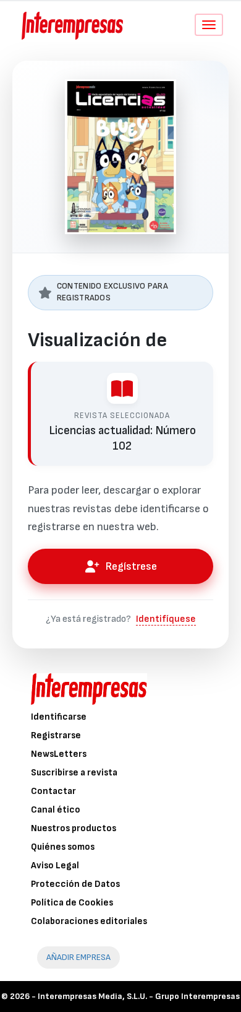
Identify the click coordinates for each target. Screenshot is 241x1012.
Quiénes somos (63, 847)
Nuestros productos (73, 828)
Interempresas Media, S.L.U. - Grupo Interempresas (139, 996)
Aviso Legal (55, 865)
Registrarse (56, 735)
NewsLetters (59, 754)
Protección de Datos (75, 884)
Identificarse (59, 717)
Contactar (53, 791)
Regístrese (131, 566)
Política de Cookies (72, 903)
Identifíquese (166, 619)
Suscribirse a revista (74, 773)
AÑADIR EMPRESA (78, 957)
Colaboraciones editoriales (89, 921)
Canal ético (55, 810)
